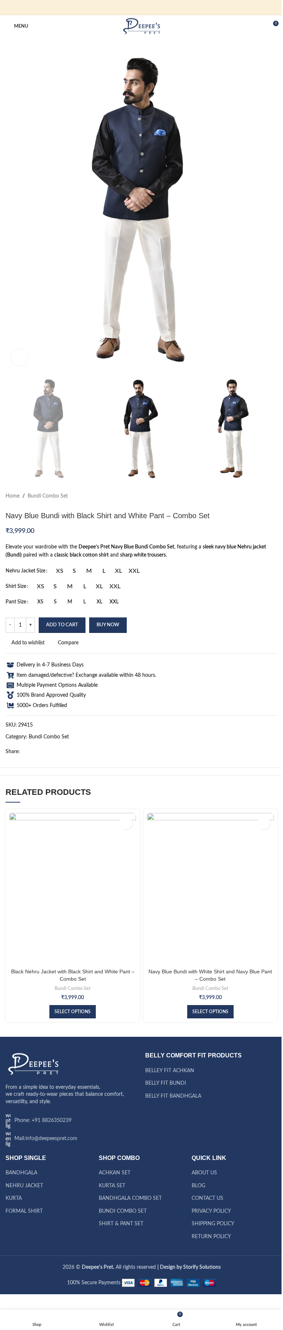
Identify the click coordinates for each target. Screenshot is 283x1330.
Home (13, 496)
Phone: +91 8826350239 (42, 1120)
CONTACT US (207, 1198)
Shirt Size (16, 586)
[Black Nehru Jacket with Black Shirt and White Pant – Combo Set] (72, 889)
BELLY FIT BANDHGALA (173, 1096)
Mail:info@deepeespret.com (45, 1138)
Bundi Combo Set (48, 496)
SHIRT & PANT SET (121, 1223)
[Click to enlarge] (19, 357)
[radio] (59, 571)
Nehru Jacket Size (25, 571)
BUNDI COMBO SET (123, 1211)
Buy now (108, 625)
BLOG (198, 1185)
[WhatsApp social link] (154, 7)
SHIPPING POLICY (213, 1223)
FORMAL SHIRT (24, 1211)
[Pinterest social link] (146, 7)
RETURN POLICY (211, 1236)
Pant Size (16, 602)
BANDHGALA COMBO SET (130, 1198)
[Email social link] (137, 7)
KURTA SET (112, 1185)
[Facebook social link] (128, 7)
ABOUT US (204, 1172)
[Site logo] (141, 26)
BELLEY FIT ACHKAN (169, 1070)
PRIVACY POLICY (211, 1211)
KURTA (14, 1198)
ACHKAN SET (114, 1172)
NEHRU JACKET (24, 1185)
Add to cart (62, 625)
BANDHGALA (21, 1172)
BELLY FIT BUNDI (165, 1083)
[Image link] (33, 1064)
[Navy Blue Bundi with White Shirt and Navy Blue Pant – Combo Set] (210, 889)
